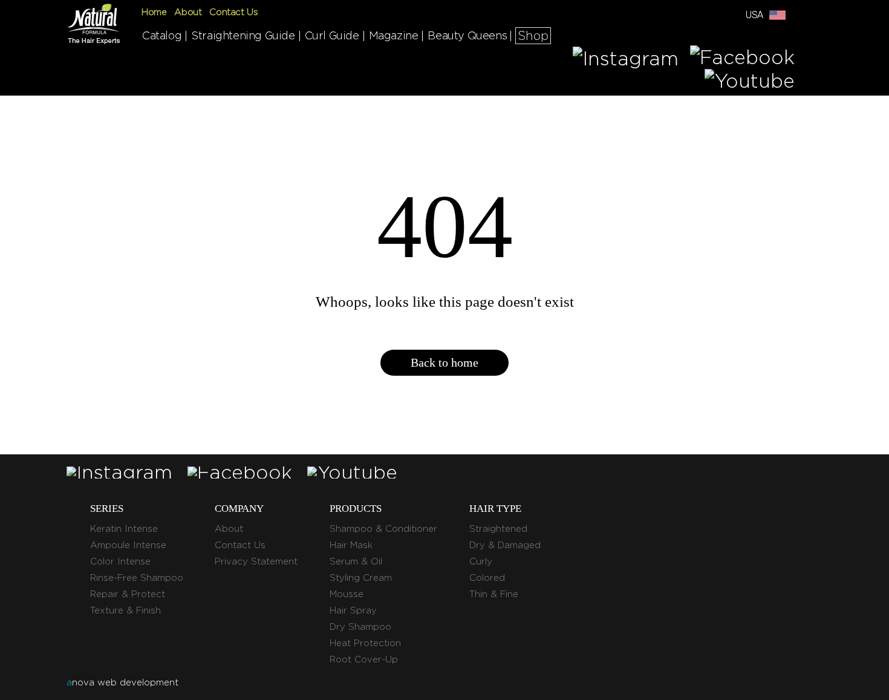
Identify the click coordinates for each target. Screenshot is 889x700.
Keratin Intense (124, 528)
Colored (487, 577)
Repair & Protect (127, 594)
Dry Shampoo (360, 626)
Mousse (346, 594)
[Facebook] (742, 57)
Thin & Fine (493, 594)
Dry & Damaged (505, 545)
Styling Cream (361, 577)
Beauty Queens (467, 35)
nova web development (122, 682)
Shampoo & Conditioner (383, 528)
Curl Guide (332, 35)
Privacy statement (256, 561)
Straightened (498, 528)
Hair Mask (351, 545)
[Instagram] (625, 57)
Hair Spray (353, 610)
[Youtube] (749, 81)
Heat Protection (365, 643)
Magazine (393, 35)
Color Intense (120, 561)
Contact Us (233, 12)
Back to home (444, 362)
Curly (480, 561)
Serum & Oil (356, 561)
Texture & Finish (125, 610)
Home (154, 12)
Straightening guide (243, 35)
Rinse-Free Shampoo (136, 577)
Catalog (161, 35)
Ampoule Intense (128, 545)
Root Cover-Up (364, 659)
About (187, 12)
